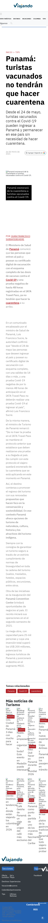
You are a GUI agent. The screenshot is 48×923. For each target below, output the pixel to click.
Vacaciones (26, 19)
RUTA (32, 800)
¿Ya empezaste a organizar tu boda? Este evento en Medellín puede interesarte (23, 752)
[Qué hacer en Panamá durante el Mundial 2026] (31, 729)
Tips (44, 19)
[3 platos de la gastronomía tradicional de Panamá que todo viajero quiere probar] (42, 796)
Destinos (16, 19)
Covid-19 (11, 279)
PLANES (32, 747)
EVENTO (22, 730)
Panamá (14, 249)
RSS (35, 909)
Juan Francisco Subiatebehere (18, 238)
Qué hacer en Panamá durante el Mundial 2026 (32, 763)
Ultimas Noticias (13, 895)
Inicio (9, 52)
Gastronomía (15, 890)
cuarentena (12, 302)
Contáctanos (33, 904)
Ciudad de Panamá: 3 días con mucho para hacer (11, 733)
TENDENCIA (12, 793)
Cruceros (13, 885)
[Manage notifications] (42, 918)
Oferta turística (5, 876)
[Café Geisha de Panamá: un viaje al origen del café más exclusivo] (20, 791)
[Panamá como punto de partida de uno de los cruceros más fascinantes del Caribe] (31, 791)
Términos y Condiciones (12, 920)
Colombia (37, 19)
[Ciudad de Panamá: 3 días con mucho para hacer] (9, 714)
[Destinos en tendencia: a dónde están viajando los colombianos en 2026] (9, 787)
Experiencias (15, 881)
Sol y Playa (12, 876)
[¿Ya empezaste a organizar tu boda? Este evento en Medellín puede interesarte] (20, 721)
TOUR (21, 800)
